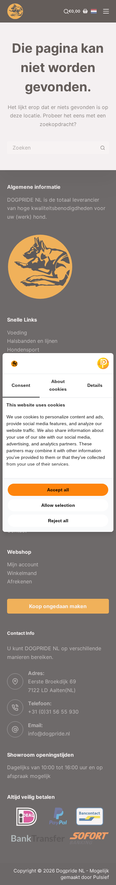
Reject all (58, 520)
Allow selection (58, 505)
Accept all (58, 489)
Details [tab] (94, 385)
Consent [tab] (21, 385)
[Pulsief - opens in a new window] (103, 363)
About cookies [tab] (58, 385)
